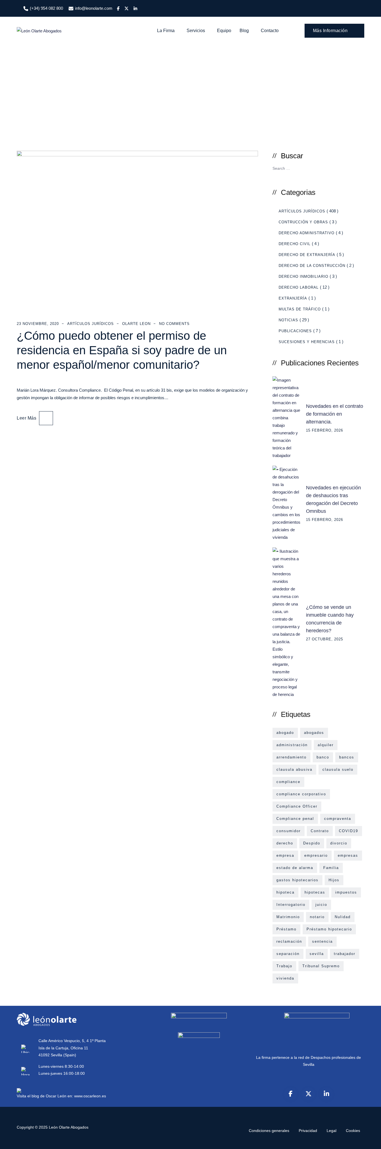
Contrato (320, 831)
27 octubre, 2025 (324, 639)
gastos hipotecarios (297, 880)
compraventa (337, 819)
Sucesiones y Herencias (307, 342)
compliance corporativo (301, 794)
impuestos (346, 892)
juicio (321, 905)
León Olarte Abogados (68, 1127)
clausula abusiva (294, 769)
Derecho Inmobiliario (303, 276)
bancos (346, 757)
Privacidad (308, 1130)
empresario (316, 855)
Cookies (353, 1130)
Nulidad (343, 917)
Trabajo (284, 966)
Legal (331, 1130)
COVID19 (348, 831)
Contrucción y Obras (303, 222)
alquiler (326, 745)
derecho (284, 843)
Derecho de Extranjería (307, 255)
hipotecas (315, 892)
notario (317, 917)
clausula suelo (337, 769)
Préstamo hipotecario (329, 929)
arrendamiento (291, 757)
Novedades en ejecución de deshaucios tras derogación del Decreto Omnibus (333, 499)
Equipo (224, 30)
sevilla (317, 954)
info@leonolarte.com (93, 8)
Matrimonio (288, 917)
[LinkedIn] (326, 1093)
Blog (244, 30)
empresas (348, 855)
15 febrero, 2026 (324, 430)
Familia (331, 868)
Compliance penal (295, 819)
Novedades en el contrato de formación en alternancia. (334, 414)
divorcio (338, 843)
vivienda (285, 978)
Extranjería (293, 298)
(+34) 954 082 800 (46, 8)
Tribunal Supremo (321, 966)
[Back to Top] (369, 1140)
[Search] (292, 31)
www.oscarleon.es (90, 1096)
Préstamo (286, 929)
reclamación (289, 941)
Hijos (334, 880)
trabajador (344, 954)
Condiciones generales (269, 1130)
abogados (314, 733)
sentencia (322, 941)
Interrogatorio (290, 905)
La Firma (166, 30)
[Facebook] (290, 1093)
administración (292, 745)
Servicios (196, 30)
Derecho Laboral (299, 287)
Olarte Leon (136, 324)
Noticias (288, 320)
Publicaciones (295, 331)
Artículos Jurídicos (90, 324)
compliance (288, 782)
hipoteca (285, 892)
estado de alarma (294, 868)
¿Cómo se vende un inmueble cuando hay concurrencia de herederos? (330, 618)
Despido (311, 843)
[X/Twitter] (308, 1093)
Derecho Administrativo (306, 233)
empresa (285, 855)
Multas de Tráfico (300, 309)
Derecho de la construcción (312, 266)
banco (323, 757)
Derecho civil (294, 244)
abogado (285, 733)
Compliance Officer (296, 806)
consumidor (288, 831)
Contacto (270, 30)
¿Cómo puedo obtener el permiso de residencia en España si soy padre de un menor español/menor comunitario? (122, 350)
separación (288, 954)
